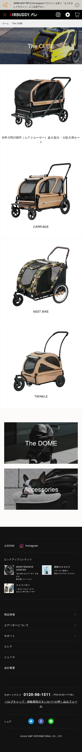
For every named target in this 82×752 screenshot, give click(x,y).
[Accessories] (41, 471)
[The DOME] (41, 424)
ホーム (5, 23)
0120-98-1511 (37, 694)
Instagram (31, 545)
